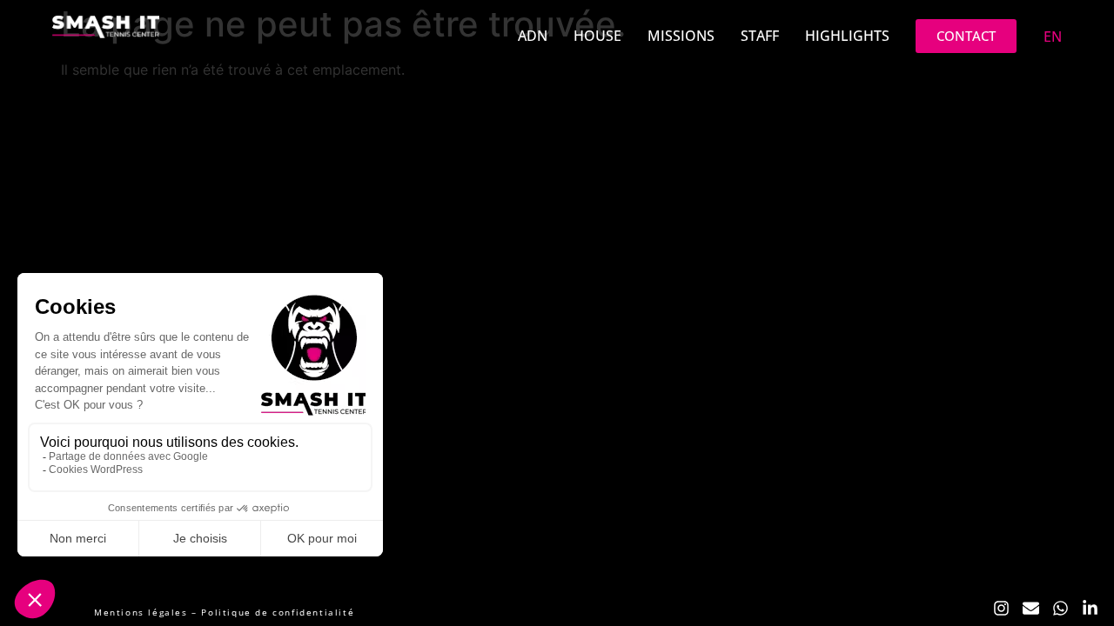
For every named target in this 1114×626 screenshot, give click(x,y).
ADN (532, 35)
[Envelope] (1030, 608)
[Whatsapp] (1061, 608)
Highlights (847, 35)
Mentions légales (141, 612)
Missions (681, 35)
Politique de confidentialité (277, 612)
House (597, 35)
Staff (760, 35)
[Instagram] (1001, 608)
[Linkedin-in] (1090, 608)
